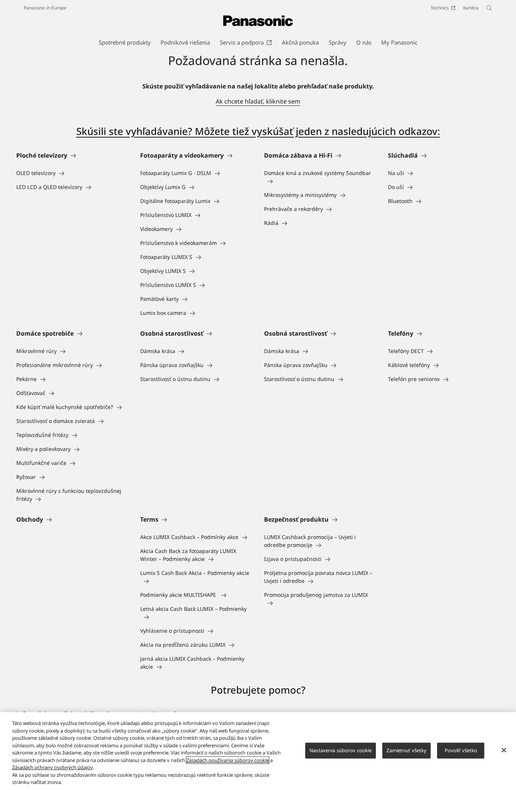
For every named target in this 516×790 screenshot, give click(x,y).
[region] (258, 751)
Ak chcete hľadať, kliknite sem (258, 101)
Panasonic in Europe (45, 8)
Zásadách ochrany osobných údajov (52, 767)
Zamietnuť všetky (406, 750)
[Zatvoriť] (504, 750)
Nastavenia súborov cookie (340, 750)
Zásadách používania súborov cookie (227, 760)
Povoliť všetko (461, 750)
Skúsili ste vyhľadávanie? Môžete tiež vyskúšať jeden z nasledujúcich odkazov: (258, 131)
